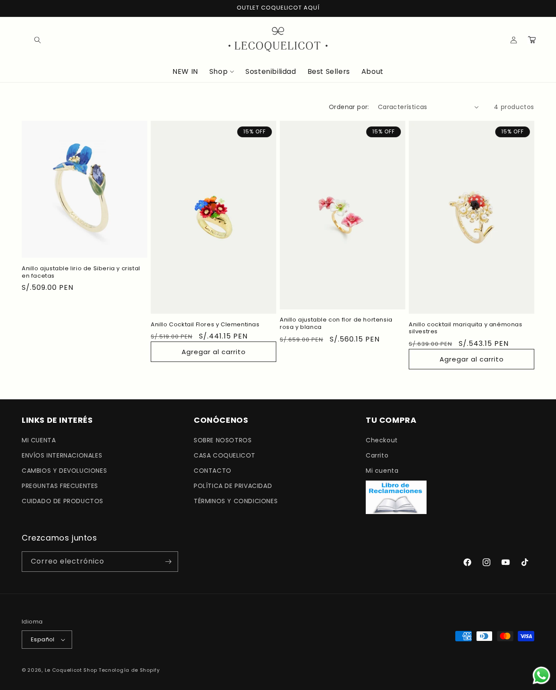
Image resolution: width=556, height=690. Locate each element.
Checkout (382, 439)
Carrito (377, 455)
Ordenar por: (349, 107)
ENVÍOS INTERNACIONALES (62, 455)
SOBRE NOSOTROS (223, 439)
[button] (31, 39)
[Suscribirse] (168, 561)
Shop (218, 71)
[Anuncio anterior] (24, 8)
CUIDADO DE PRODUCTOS (62, 501)
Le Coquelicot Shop (71, 670)
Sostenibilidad (270, 71)
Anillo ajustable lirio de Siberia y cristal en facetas (81, 272)
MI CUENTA (39, 439)
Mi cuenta (382, 470)
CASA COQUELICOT (224, 455)
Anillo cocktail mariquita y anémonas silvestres (466, 328)
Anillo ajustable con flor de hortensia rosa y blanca (336, 323)
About (372, 71)
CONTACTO (213, 470)
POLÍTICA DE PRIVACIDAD (233, 485)
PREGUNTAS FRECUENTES (60, 485)
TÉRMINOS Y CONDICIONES (236, 501)
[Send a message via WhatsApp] (541, 675)
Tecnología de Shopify (129, 670)
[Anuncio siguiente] (531, 8)
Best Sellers (329, 71)
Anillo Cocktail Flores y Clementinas (205, 324)
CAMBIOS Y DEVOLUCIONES (64, 470)
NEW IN (185, 71)
